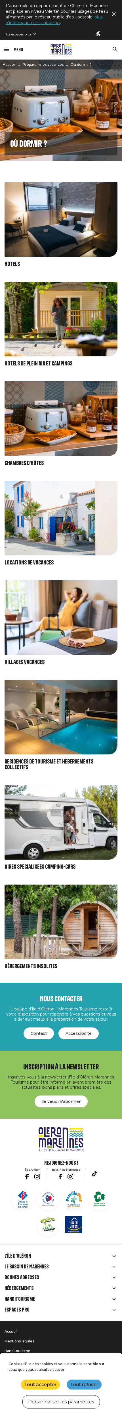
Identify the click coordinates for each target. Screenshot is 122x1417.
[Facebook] (26, 1176)
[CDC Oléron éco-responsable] (48, 1224)
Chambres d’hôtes (24, 463)
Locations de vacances (29, 563)
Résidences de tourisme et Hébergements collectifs (49, 764)
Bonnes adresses (22, 1277)
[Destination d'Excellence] (48, 1199)
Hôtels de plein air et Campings (38, 364)
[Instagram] (37, 1176)
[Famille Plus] (73, 1199)
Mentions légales (19, 1341)
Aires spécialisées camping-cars (40, 867)
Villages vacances (25, 662)
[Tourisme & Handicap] (73, 1224)
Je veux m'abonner (61, 1101)
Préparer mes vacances (43, 64)
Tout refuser (84, 1384)
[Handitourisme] (98, 34)
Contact (39, 1033)
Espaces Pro (17, 1309)
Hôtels (12, 264)
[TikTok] (94, 1174)
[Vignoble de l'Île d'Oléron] (99, 1199)
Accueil (9, 64)
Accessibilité (79, 1033)
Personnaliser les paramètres (61, 1402)
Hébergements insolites (31, 966)
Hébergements (19, 1288)
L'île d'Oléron (18, 1256)
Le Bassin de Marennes (27, 1266)
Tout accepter (40, 1384)
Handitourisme (20, 1299)
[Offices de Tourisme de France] (22, 1199)
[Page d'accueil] (61, 50)
